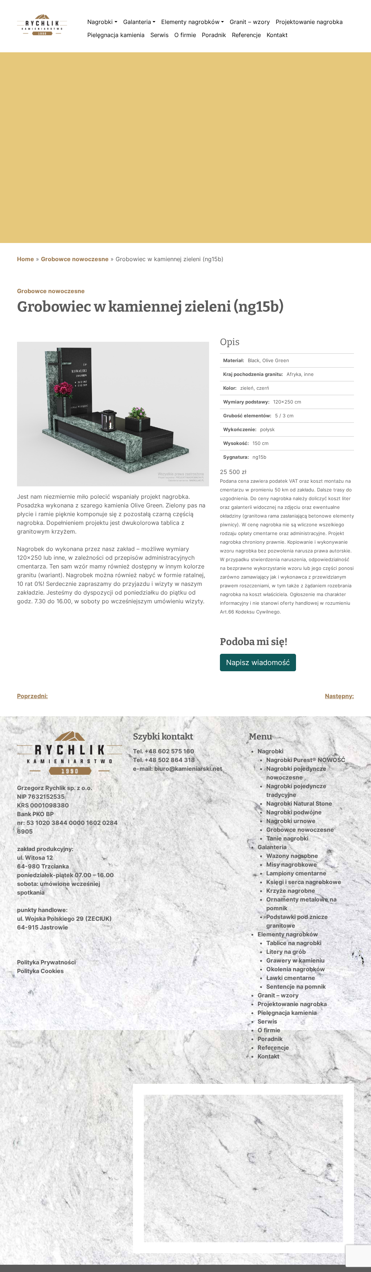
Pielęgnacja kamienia (116, 35)
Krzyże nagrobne (290, 890)
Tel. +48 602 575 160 (163, 751)
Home (25, 259)
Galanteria (137, 21)
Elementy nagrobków (190, 21)
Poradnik (214, 35)
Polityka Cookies (40, 971)
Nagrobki (100, 21)
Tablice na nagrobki (293, 943)
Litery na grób (286, 951)
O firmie (185, 35)
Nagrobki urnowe (291, 821)
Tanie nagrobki (287, 838)
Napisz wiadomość (258, 662)
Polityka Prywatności (46, 962)
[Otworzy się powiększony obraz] (113, 413)
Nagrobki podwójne (294, 812)
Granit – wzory (250, 21)
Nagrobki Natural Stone (299, 803)
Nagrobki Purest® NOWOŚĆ (305, 759)
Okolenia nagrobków (295, 969)
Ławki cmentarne (290, 977)
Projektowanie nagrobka (309, 21)
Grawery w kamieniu (295, 960)
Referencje (246, 35)
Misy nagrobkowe (291, 864)
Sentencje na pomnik (296, 986)
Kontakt (277, 35)
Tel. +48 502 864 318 (164, 759)
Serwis (159, 35)
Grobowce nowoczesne (75, 259)
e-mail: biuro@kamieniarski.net (177, 768)
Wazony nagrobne (292, 855)
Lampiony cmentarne (296, 873)
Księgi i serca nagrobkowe (303, 882)
